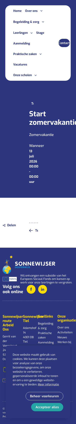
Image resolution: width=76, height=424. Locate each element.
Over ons (63, 327)
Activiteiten (64, 332)
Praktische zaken (45, 335)
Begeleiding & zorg (45, 326)
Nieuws (62, 337)
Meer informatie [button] (48, 384)
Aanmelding (46, 342)
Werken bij (64, 342)
